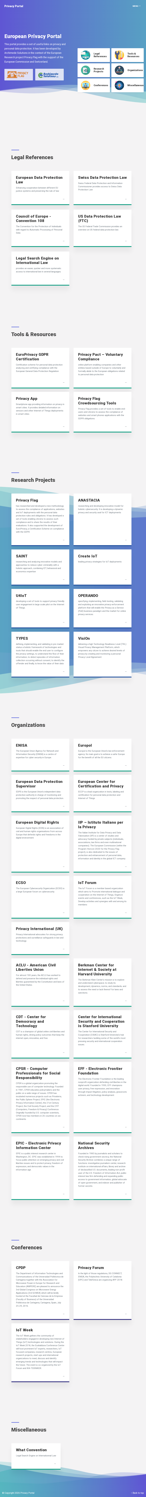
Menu (136, 6)
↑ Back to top (137, 1493)
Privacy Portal (13, 6)
